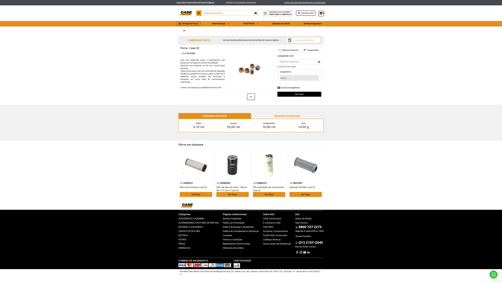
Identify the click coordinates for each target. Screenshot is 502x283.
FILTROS (182, 239)
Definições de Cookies (233, 248)
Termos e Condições (232, 239)
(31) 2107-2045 (311, 242)
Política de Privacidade (233, 223)
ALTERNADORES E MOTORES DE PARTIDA (198, 223)
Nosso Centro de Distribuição (277, 244)
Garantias (227, 235)
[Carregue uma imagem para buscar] (255, 13)
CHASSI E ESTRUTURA (189, 231)
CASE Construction (272, 218)
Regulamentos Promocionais (236, 244)
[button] (277, 13)
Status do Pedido (303, 218)
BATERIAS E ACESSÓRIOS (190, 227)
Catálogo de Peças (272, 239)
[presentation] (183, 172)
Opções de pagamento (290, 88)
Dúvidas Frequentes (232, 218)
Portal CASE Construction (275, 235)
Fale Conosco (301, 223)
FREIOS (181, 244)
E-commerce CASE (272, 223)
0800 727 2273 (310, 227)
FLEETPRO (268, 227)
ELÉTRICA (183, 235)
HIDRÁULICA (184, 248)
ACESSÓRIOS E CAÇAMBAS (191, 218)
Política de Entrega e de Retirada (238, 227)
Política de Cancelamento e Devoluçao (241, 231)
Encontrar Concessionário (275, 231)
